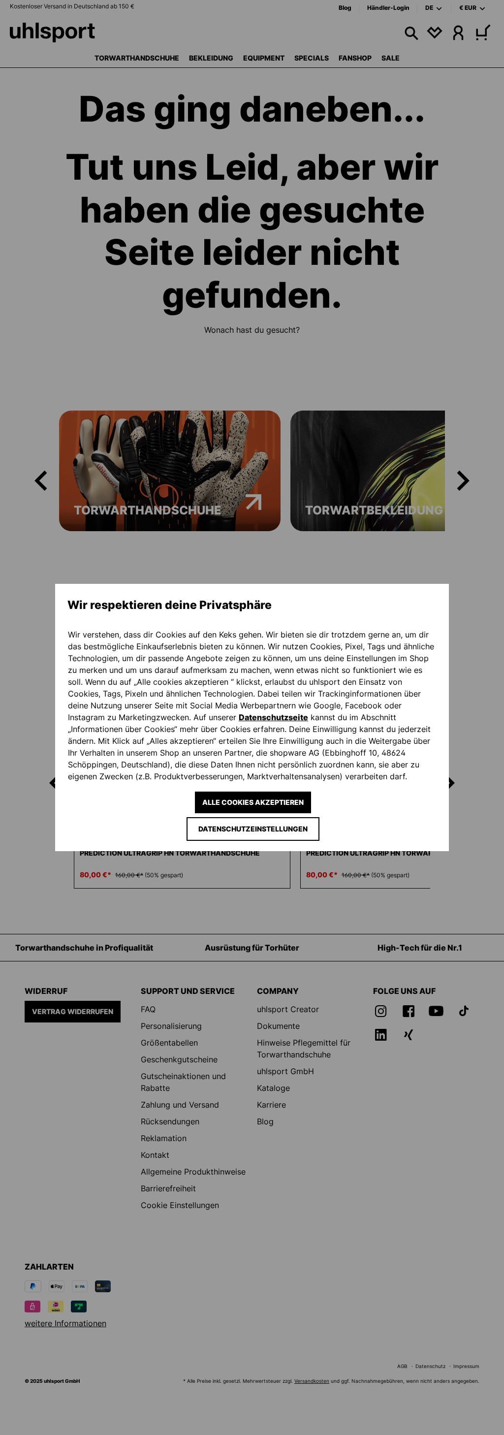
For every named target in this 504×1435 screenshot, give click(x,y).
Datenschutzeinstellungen (253, 829)
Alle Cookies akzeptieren (253, 802)
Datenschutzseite (273, 717)
